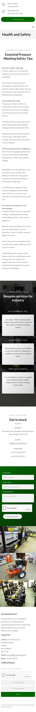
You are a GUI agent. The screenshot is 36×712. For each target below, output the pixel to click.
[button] (33, 27)
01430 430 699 (13, 6)
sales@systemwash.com (18, 443)
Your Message (7, 492)
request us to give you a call (11, 669)
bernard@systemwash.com (16, 655)
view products (18, 19)
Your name (6, 473)
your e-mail (7, 482)
